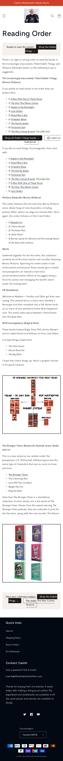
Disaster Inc (17, 222)
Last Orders (17, 111)
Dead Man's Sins (19, 115)
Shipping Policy (13, 637)
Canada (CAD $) (30, 735)
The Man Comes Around (23, 131)
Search (9, 631)
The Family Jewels (20, 123)
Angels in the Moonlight (22, 107)
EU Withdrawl (13, 651)
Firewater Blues (19, 119)
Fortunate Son (18, 127)
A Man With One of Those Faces (26, 99)
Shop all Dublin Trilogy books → (22, 138)
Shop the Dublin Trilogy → (40, 49)
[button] (3, 16)
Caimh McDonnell (27, 756)
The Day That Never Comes (24, 103)
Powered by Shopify (40, 756)
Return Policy (12, 644)
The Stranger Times (18, 474)
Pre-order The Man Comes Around (40, 602)
